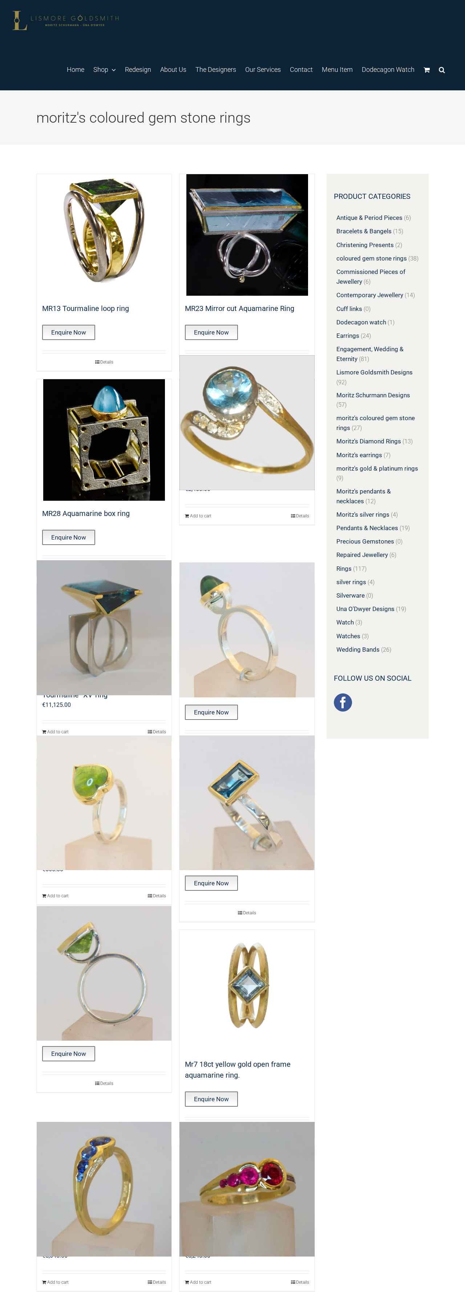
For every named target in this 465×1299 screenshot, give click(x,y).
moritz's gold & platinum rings (377, 468)
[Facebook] (343, 702)
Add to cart (200, 516)
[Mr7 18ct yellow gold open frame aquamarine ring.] (246, 991)
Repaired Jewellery (362, 554)
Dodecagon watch (361, 322)
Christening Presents (365, 245)
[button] (442, 69)
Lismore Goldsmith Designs (374, 372)
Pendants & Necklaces (367, 528)
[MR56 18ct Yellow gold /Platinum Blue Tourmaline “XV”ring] (104, 627)
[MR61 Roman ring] (246, 802)
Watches (348, 636)
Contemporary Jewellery (369, 295)
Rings (344, 568)
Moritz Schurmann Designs (373, 395)
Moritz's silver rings (362, 514)
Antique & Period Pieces (369, 217)
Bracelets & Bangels (364, 231)
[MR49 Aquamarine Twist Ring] (246, 422)
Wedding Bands (358, 649)
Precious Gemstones (365, 541)
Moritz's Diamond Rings (368, 441)
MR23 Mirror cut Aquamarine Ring (239, 308)
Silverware (350, 595)
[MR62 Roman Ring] (104, 973)
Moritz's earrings (359, 455)
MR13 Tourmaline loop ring (85, 308)
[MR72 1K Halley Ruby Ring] (246, 1189)
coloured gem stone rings (371, 258)
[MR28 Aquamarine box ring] (104, 440)
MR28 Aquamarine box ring (86, 513)
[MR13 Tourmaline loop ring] (104, 235)
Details (106, 362)
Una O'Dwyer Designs (365, 608)
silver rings (351, 582)
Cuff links (349, 308)
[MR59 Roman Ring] (246, 630)
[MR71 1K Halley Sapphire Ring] (104, 1189)
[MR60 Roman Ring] (104, 802)
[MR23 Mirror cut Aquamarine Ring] (246, 235)
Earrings (347, 335)
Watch (345, 622)
